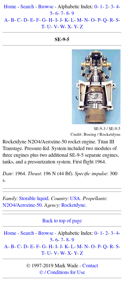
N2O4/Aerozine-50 (22, 204)
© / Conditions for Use (62, 272)
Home (10, 6)
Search (27, 6)
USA (75, 198)
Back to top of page (62, 220)
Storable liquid (33, 198)
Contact (90, 265)
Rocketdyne (73, 204)
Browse (45, 6)
